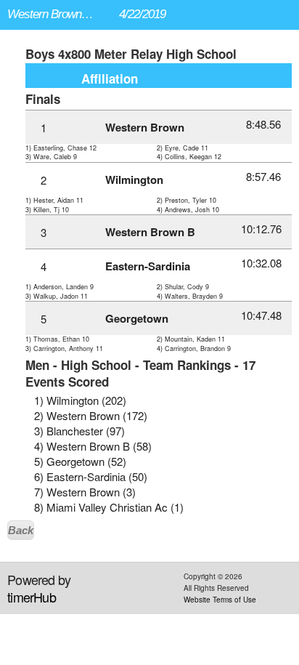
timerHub (31, 596)
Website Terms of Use (220, 600)
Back (20, 530)
